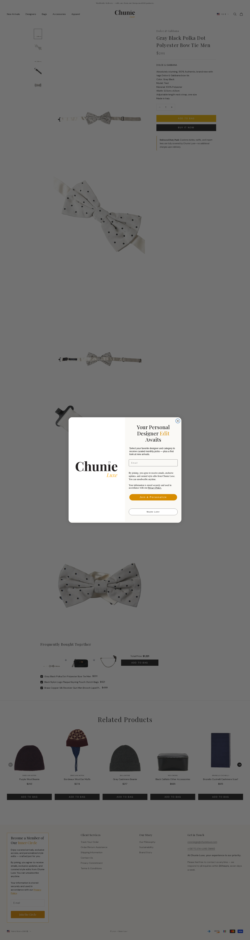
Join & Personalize (153, 497)
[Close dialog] (178, 421)
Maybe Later (153, 512)
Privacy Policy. (155, 487)
